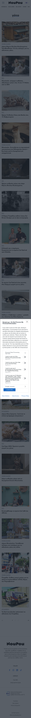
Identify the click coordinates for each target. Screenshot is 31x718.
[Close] (27, 322)
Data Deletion (5, 396)
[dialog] (15, 359)
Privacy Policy (25, 396)
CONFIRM (9, 389)
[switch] (24, 357)
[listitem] (15, 353)
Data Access (15, 396)
